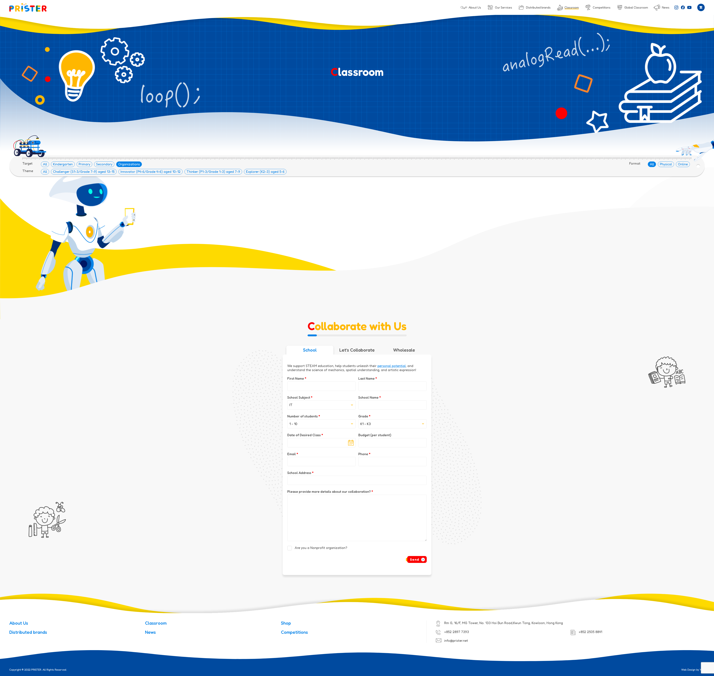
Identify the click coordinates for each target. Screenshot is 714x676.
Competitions (294, 632)
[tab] (309, 350)
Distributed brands (28, 632)
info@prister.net (456, 640)
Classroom (156, 623)
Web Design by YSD (693, 669)
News (150, 632)
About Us (18, 623)
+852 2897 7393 (456, 632)
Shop (286, 623)
